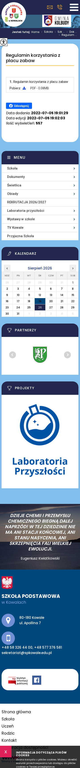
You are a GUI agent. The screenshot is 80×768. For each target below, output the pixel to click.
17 (18, 301)
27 (51, 307)
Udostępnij (21, 106)
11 (29, 295)
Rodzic (8, 733)
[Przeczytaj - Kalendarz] (42, 254)
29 (72, 307)
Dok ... (71, 32)
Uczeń (8, 726)
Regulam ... (68, 35)
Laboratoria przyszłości (25, 211)
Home (35, 32)
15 (73, 295)
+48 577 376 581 (48, 647)
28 (61, 307)
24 (18, 307)
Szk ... (60, 32)
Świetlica (14, 185)
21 (62, 301)
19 (40, 301)
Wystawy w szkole (21, 219)
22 (72, 301)
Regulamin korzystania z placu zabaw (33, 58)
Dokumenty (16, 177)
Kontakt (9, 740)
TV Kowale (15, 228)
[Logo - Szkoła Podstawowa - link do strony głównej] (14, 14)
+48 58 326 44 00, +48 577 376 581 (59, 7)
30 (7, 314)
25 (29, 307)
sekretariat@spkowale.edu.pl (51, 7)
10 (18, 295)
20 (51, 301)
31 (18, 314)
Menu (20, 157)
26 (40, 307)
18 (29, 301)
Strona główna (16, 712)
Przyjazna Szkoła (20, 236)
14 (61, 295)
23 (7, 307)
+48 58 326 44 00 (17, 647)
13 (51, 295)
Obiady (12, 194)
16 (7, 301)
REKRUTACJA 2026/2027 (26, 202)
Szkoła (47, 32)
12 (40, 295)
